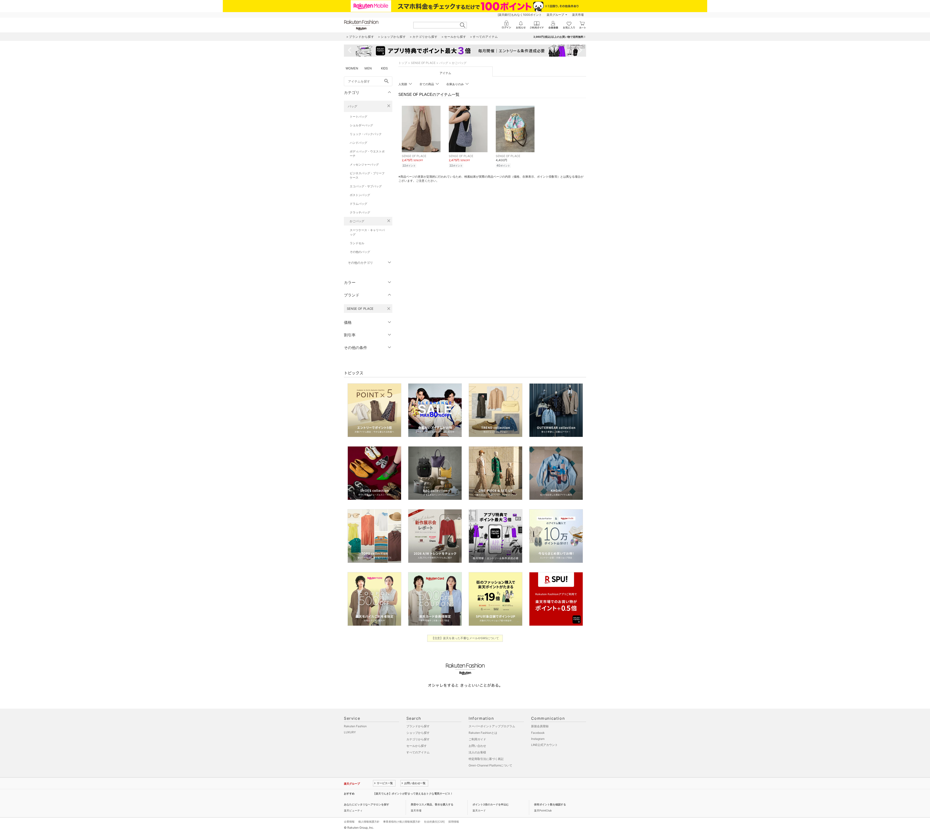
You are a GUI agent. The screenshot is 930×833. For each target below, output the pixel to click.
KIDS (384, 68)
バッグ (352, 106)
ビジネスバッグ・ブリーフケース (367, 175)
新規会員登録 (540, 726)
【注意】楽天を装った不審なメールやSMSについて (465, 638)
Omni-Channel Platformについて (490, 765)
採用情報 (453, 821)
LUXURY (350, 732)
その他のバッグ (360, 252)
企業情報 (349, 821)
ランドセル (357, 243)
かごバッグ (357, 221)
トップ (402, 63)
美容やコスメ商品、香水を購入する (432, 804)
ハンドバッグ (358, 142)
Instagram (537, 739)
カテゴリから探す (418, 739)
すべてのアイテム (418, 752)
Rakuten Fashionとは (483, 733)
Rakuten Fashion (355, 726)
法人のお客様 (477, 752)
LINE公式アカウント (544, 745)
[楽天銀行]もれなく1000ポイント (520, 14)
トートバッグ (358, 116)
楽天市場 (578, 14)
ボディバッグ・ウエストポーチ (367, 154)
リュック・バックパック (366, 134)
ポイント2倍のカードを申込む (491, 804)
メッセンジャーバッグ (364, 164)
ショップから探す (418, 733)
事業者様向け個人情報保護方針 (401, 821)
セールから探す (416, 746)
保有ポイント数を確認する (550, 804)
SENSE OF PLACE (423, 63)
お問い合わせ (477, 746)
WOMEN (352, 68)
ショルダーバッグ (361, 125)
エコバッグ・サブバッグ (366, 186)
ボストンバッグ (360, 195)
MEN (368, 68)
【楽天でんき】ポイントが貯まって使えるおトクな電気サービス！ (413, 793)
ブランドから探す (418, 726)
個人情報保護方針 (369, 821)
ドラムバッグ (358, 203)
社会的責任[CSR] (434, 821)
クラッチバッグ (360, 212)
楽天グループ (555, 14)
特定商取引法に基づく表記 (486, 759)
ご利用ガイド (477, 739)
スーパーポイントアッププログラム (492, 726)
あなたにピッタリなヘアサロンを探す (366, 804)
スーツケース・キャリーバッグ (367, 232)
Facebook (538, 733)
